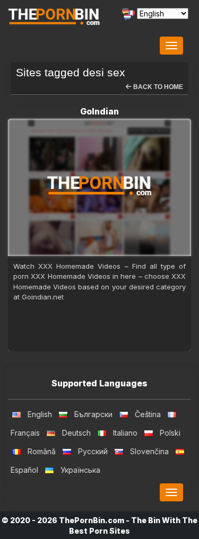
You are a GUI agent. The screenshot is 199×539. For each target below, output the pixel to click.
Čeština (148, 414)
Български (93, 414)
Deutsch (76, 432)
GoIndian (99, 111)
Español (24, 469)
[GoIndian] (99, 187)
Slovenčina (149, 451)
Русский (93, 451)
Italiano (125, 432)
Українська (80, 469)
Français (25, 432)
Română (42, 451)
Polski (170, 432)
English (40, 414)
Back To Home (157, 87)
